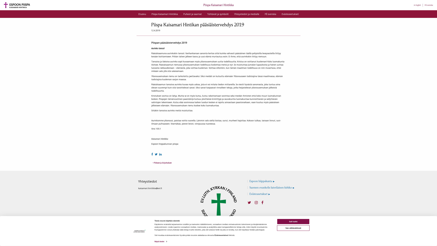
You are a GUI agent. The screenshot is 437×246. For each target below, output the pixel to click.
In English (417, 5)
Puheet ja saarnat (192, 14)
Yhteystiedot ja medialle (246, 14)
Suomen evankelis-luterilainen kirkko (270, 187)
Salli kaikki (293, 222)
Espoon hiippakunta (260, 181)
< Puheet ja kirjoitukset (162, 163)
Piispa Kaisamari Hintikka (164, 14)
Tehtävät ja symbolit (218, 14)
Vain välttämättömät (293, 228)
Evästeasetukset (290, 14)
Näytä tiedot (159, 241)
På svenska (429, 5)
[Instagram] (256, 202)
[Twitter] (156, 154)
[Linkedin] (160, 154)
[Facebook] (152, 154)
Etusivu (142, 14)
